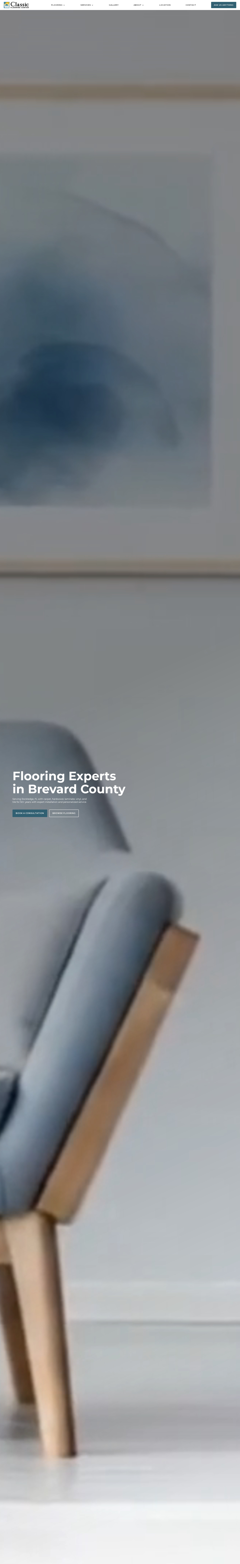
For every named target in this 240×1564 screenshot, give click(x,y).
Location (165, 5)
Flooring (56, 5)
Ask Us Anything (224, 5)
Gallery (114, 5)
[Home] (16, 5)
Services (85, 5)
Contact (191, 5)
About (137, 5)
